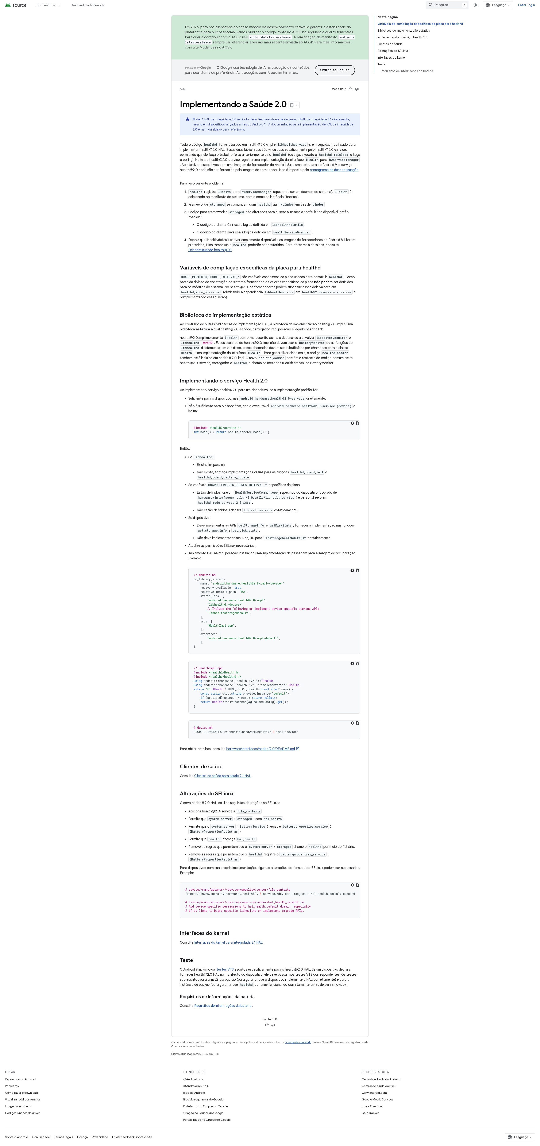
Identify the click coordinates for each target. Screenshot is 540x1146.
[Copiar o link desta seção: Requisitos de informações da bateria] (259, 997)
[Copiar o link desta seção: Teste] (197, 960)
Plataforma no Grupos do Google (205, 1106)
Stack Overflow (372, 1106)
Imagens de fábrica (18, 1106)
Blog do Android (194, 1093)
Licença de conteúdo (298, 1042)
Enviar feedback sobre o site (132, 1137)
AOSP (183, 89)
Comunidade (41, 1137)
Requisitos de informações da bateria (222, 1006)
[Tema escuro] (352, 423)
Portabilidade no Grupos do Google (207, 1120)
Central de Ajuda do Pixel (378, 1086)
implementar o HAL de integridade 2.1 (305, 119)
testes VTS (225, 969)
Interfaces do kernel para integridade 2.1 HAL (228, 942)
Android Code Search (88, 5)
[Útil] (350, 89)
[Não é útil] (357, 89)
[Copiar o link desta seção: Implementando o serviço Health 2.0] (272, 381)
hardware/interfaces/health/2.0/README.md (260, 749)
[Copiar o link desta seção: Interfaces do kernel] (233, 933)
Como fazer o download (21, 1093)
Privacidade (100, 1137)
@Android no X (193, 1079)
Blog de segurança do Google (203, 1099)
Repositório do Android (20, 1079)
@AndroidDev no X (196, 1086)
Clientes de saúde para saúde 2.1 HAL (222, 776)
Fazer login (526, 5)
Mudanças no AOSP (215, 47)
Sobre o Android (16, 1137)
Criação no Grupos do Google (203, 1113)
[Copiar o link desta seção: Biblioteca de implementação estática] (275, 315)
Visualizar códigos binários (22, 1099)
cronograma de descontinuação (334, 170)
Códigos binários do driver (22, 1113)
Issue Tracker (370, 1113)
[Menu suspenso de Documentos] (61, 5)
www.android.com (374, 1093)
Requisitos (12, 1086)
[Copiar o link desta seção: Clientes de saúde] (227, 767)
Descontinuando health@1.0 (210, 250)
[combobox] (447, 5)
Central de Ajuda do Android (381, 1079)
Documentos (45, 5)
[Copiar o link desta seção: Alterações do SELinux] (238, 794)
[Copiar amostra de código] (357, 423)
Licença (82, 1137)
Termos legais (63, 1137)
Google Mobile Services (377, 1099)
